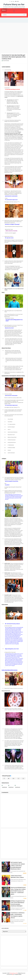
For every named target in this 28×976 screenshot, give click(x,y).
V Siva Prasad (6, 776)
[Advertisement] (14, 38)
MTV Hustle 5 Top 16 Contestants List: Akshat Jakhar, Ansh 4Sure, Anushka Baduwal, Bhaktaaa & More (18, 866)
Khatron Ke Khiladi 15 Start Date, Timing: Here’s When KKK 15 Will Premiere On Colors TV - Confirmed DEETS (18, 891)
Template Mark (17, 974)
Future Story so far (14, 4)
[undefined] (4, 785)
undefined (4, 787)
